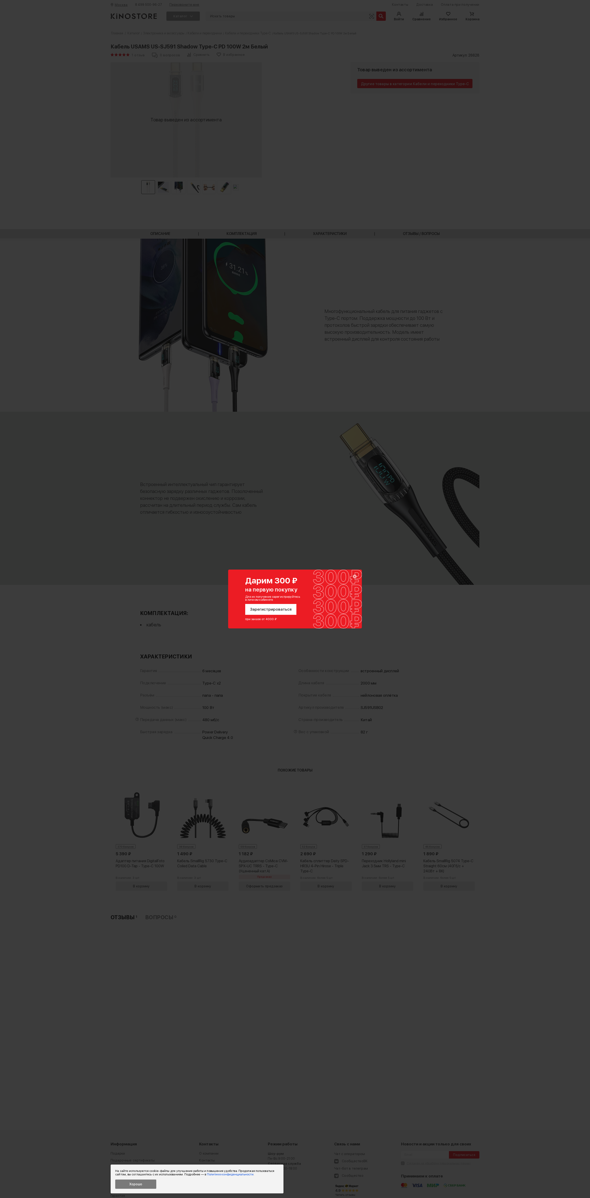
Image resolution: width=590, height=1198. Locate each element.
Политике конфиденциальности (230, 1174)
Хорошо (135, 1184)
